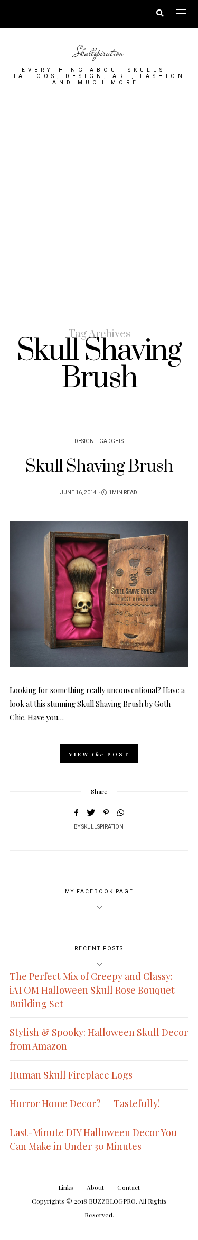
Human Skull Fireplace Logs (71, 1075)
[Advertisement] (99, 206)
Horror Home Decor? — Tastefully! (85, 1103)
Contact (128, 1187)
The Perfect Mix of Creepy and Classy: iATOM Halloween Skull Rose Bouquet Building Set (92, 990)
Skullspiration (99, 52)
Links (65, 1187)
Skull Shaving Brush (99, 466)
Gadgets (111, 441)
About (95, 1187)
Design (84, 441)
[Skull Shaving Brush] (99, 593)
